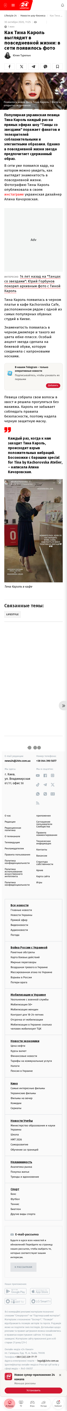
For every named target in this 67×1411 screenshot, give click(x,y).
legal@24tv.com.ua (47, 1360)
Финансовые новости (24, 1056)
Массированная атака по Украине (31, 972)
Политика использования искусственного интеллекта (14, 873)
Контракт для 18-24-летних (27, 1014)
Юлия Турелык (22, 55)
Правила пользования (17, 855)
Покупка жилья (20, 1171)
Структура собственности (44, 863)
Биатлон (16, 1209)
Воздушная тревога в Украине (29, 967)
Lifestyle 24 (10, 16)
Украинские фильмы (23, 1093)
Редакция (10, 822)
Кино (14, 1083)
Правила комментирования (46, 834)
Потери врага (19, 982)
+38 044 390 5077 (46, 760)
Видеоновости (19, 925)
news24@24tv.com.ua (18, 760)
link (37, 775)
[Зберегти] (57, 67)
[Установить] (33, 1383)
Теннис (15, 1204)
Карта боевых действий (25, 957)
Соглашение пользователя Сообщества (44, 824)
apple (41, 1291)
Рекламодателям (14, 848)
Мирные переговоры (23, 962)
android (15, 1291)
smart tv (15, 1301)
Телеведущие (12, 842)
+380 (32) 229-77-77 (26, 1356)
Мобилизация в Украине (28, 994)
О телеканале (12, 836)
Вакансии (41, 856)
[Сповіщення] (62, 5)
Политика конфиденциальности (17, 862)
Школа (15, 1134)
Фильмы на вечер (21, 1098)
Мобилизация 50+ (21, 1004)
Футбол (15, 1199)
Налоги (15, 1066)
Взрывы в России (21, 977)
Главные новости (21, 909)
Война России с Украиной (29, 947)
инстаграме (14, 194)
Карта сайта (43, 876)
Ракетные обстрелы (23, 952)
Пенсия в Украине (22, 1071)
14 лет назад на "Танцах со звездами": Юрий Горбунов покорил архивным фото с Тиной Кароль (32, 283)
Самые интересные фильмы (28, 1088)
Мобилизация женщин (24, 1009)
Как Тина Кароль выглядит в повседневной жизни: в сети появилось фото (56, 16)
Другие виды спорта (23, 1214)
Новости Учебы (22, 1120)
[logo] (24, 5)
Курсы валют (18, 1051)
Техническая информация (43, 842)
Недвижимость (21, 1162)
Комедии (16, 1103)
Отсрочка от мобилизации (27, 1019)
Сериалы (16, 1108)
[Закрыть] (60, 1375)
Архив (39, 870)
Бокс (13, 1194)
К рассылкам (23, 1267)
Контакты (41, 850)
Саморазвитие (19, 1144)
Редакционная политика (13, 829)
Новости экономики (25, 1041)
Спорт (15, 1189)
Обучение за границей (24, 1149)
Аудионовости (19, 930)
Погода (15, 935)
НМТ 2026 (16, 1139)
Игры (39, 882)
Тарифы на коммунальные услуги (31, 1061)
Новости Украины (21, 915)
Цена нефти (18, 1045)
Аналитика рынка (21, 1166)
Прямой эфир (19, 920)
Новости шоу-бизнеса (33, 16)
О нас (8, 816)
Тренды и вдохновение (25, 1176)
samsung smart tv (41, 1301)
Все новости (19, 905)
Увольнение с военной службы (30, 999)
